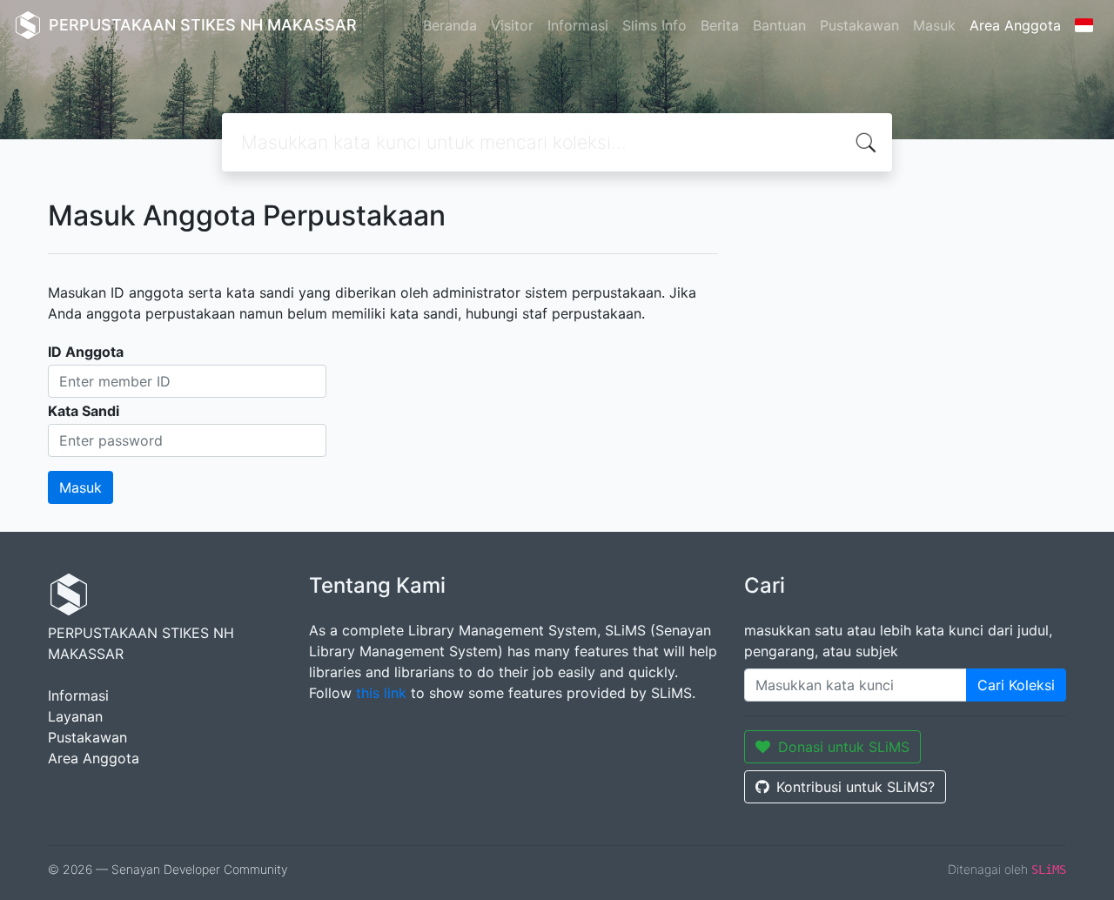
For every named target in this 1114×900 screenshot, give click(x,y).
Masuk (934, 25)
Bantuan (779, 25)
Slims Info (654, 25)
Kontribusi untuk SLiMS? (855, 787)
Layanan (75, 716)
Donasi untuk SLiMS (843, 747)
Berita (720, 25)
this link (381, 693)
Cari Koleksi (1016, 685)
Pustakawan (859, 25)
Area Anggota (1015, 25)
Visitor (512, 25)
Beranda (450, 25)
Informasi (577, 25)
